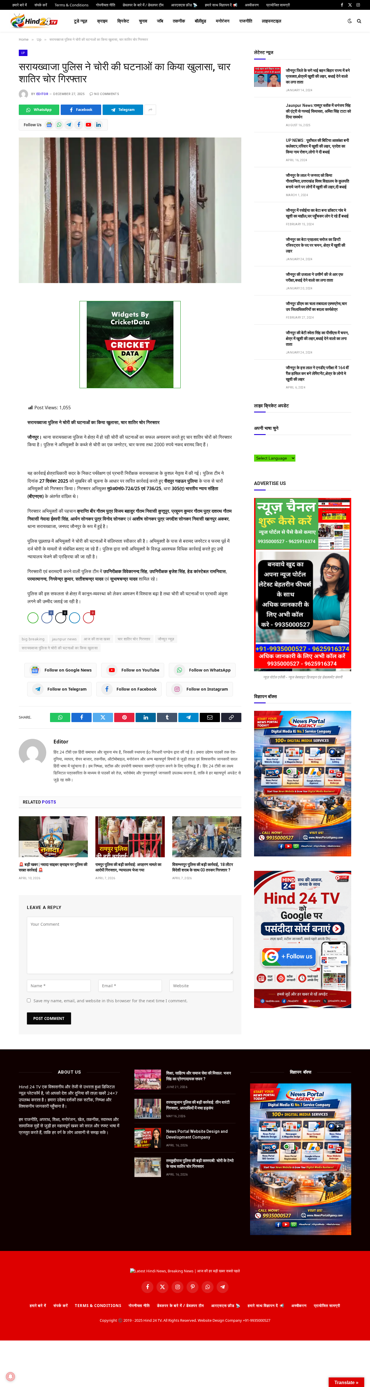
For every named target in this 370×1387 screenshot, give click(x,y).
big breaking (33, 639)
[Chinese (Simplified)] (268, 444)
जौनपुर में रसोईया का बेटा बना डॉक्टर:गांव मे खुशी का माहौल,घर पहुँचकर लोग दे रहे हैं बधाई (317, 213)
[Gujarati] (291, 444)
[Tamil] (256, 451)
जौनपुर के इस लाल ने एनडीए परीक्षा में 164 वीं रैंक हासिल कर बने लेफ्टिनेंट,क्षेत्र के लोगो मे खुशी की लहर (317, 373)
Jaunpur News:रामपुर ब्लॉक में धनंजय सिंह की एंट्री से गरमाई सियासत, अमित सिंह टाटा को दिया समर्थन (318, 111)
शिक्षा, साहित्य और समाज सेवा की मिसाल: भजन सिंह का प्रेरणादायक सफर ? (198, 1076)
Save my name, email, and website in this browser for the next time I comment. (111, 1001)
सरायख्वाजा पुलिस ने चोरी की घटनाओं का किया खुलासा (60, 648)
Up (23, 53)
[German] (285, 444)
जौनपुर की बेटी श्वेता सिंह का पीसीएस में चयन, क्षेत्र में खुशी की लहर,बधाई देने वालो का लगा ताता (317, 338)
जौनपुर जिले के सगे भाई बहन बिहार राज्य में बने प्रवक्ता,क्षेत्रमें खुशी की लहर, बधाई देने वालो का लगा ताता (318, 76)
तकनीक (179, 21)
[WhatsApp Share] (32, 618)
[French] (279, 444)
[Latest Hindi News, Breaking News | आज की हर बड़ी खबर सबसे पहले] (34, 21)
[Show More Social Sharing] (150, 110)
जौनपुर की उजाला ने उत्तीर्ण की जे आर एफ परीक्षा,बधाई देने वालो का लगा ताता (314, 277)
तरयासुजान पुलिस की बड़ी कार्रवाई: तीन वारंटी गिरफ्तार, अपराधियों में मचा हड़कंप (198, 1105)
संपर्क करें (60, 1305)
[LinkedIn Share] (74, 618)
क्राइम (102, 21)
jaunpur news (64, 639)
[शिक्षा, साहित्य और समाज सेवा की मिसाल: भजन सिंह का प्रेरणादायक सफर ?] (147, 1080)
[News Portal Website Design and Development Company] (147, 1138)
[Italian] (297, 444)
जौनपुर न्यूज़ (166, 639)
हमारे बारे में (38, 1305)
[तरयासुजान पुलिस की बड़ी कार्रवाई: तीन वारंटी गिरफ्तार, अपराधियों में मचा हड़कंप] (147, 1109)
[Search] (358, 20)
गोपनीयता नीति (139, 1305)
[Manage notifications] (10, 1376)
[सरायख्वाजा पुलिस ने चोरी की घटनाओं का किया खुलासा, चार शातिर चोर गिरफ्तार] (130, 210)
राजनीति (245, 21)
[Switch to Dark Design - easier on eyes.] (349, 20)
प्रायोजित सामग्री (327, 1305)
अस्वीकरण (299, 1305)
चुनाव (143, 21)
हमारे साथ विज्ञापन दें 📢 (266, 1305)
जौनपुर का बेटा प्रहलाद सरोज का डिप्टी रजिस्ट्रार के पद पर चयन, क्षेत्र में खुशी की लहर (315, 245)
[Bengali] (262, 444)
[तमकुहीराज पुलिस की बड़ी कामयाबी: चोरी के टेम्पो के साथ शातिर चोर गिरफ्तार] (147, 1167)
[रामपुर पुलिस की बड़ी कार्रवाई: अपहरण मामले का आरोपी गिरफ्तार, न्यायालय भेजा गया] (129, 837)
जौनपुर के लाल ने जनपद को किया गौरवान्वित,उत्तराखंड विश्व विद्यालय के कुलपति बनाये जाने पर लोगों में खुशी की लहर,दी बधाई (317, 181)
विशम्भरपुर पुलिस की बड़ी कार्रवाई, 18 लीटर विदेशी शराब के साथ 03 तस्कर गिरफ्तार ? (202, 867)
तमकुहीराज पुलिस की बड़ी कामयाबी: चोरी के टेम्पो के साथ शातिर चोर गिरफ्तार (200, 1164)
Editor (42, 94)
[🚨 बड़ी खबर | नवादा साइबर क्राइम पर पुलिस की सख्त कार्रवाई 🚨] (53, 837)
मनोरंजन (223, 21)
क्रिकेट (123, 21)
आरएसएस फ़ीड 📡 (225, 1305)
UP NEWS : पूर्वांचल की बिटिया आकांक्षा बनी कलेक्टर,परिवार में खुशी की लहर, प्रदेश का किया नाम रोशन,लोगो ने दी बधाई (317, 146)
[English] (274, 444)
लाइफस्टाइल (271, 21)
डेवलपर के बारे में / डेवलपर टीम (180, 1305)
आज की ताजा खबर (97, 639)
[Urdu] (268, 451)
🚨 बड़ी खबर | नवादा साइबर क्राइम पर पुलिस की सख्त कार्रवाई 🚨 (53, 867)
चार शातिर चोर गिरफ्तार (134, 639)
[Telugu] (262, 451)
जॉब (160, 21)
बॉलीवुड (200, 21)
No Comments (106, 94)
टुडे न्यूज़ (80, 21)
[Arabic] (256, 444)
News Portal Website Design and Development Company (197, 1134)
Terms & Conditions (98, 1305)
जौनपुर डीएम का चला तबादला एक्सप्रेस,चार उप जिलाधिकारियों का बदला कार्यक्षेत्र (316, 306)
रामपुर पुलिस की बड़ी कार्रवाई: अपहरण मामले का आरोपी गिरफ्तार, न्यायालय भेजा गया (128, 867)
